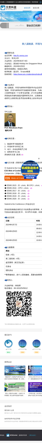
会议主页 (27, 8)
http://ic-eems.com (20, 56)
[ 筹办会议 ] (32, 435)
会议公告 (36, 8)
